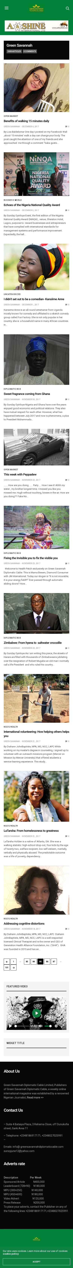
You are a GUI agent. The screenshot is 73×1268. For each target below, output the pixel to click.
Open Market (11, 116)
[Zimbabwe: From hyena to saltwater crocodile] (36, 613)
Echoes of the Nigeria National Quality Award (32, 205)
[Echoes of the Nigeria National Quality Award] (36, 174)
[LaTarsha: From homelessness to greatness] (36, 796)
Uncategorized (12, 294)
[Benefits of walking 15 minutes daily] (36, 87)
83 (27, 961)
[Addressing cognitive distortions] (36, 890)
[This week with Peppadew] (36, 447)
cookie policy (11, 1253)
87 (54, 961)
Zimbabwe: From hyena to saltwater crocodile (33, 642)
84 (34, 961)
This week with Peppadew (20, 474)
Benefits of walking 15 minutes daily (26, 121)
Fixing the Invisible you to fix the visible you (31, 558)
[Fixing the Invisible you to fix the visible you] (36, 527)
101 (6, 967)
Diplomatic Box (12, 389)
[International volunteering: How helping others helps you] (36, 698)
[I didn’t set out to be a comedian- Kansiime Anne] (36, 267)
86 (47, 961)
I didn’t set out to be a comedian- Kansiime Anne (34, 299)
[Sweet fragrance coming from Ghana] (36, 359)
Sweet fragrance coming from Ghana (27, 394)
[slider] (21, 1026)
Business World (13, 200)
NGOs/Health (11, 727)
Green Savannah (19, 45)
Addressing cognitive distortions (25, 923)
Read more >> (35, 1097)
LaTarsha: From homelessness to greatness (31, 830)
